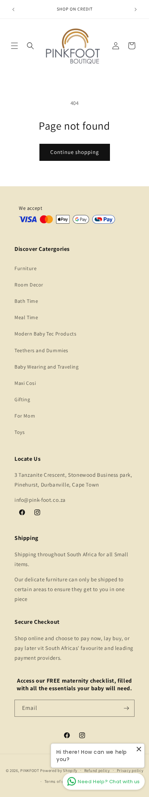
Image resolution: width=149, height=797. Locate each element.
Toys (19, 432)
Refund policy (97, 770)
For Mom (24, 415)
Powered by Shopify (58, 770)
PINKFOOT (29, 770)
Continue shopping (74, 152)
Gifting (22, 399)
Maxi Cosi (25, 383)
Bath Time (26, 301)
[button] (14, 46)
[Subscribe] (126, 708)
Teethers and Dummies (41, 350)
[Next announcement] (136, 9)
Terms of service (59, 781)
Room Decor (28, 284)
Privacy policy (130, 770)
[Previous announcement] (13, 9)
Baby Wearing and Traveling (46, 366)
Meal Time (26, 317)
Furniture (25, 268)
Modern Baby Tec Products (45, 333)
